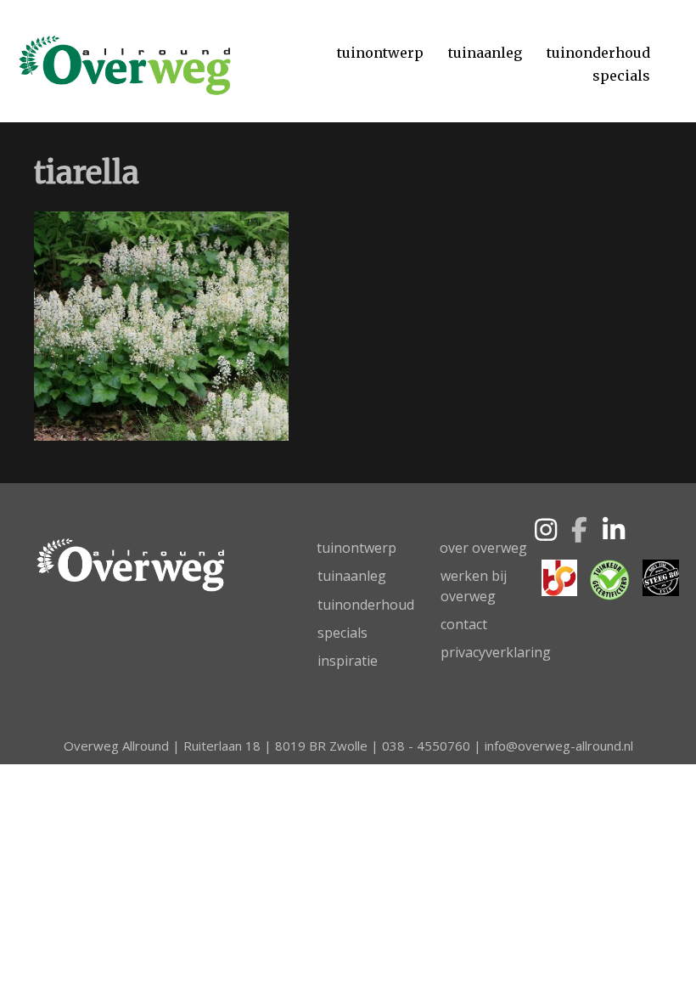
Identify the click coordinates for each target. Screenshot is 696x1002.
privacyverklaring (496, 652)
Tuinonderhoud (598, 52)
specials (342, 632)
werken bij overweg (474, 585)
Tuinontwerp (380, 52)
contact (464, 624)
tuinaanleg (351, 575)
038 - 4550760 (426, 745)
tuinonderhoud (365, 604)
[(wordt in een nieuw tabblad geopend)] (559, 575)
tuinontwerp (356, 547)
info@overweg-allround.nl (559, 745)
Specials (621, 75)
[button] (545, 530)
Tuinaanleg (485, 52)
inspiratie (347, 660)
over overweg (483, 547)
